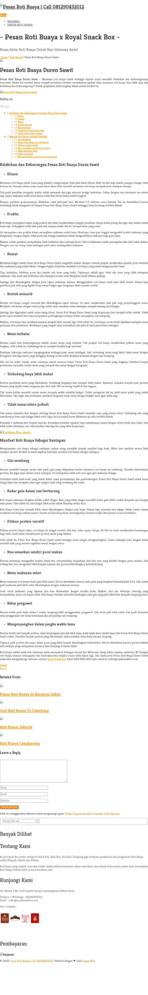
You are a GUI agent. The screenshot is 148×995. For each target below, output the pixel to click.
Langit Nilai (88, 960)
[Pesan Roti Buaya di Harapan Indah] (1, 686)
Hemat (20, 121)
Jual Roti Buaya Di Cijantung (24, 710)
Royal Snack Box (56, 659)
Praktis (21, 119)
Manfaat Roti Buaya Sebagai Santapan (28, 136)
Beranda (13, 21)
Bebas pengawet (25, 153)
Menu (3, 15)
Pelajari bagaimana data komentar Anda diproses (92, 813)
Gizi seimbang (24, 139)
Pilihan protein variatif (28, 145)
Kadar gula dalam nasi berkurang (33, 142)
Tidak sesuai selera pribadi (30, 133)
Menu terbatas (24, 127)
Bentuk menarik (25, 124)
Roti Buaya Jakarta (16, 727)
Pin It (3, 668)
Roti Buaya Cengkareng (20, 743)
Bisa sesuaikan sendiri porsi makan (34, 148)
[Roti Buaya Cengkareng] (1, 735)
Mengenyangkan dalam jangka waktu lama (37, 156)
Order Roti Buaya (20, 24)
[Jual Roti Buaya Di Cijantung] (1, 702)
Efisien (20, 116)
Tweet (3, 665)
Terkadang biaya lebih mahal (31, 130)
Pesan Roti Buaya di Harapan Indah (30, 694)
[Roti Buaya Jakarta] (1, 719)
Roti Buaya (16, 57)
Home (3, 57)
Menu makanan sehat (27, 151)
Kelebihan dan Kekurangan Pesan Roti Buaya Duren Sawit (38, 113)
